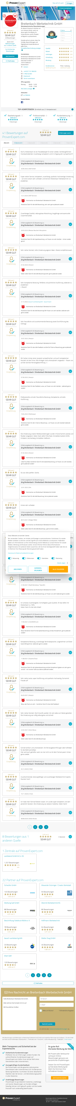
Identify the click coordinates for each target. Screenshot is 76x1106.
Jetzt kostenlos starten (59, 1078)
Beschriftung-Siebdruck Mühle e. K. (17, 920)
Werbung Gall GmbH (11, 903)
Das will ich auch (58, 3)
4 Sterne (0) (31, 143)
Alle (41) (6, 143)
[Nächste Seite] (46, 827)
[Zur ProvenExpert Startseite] (15, 3)
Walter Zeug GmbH (48, 938)
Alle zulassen (58, 569)
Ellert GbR (8, 956)
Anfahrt (26, 67)
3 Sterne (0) (44, 143)
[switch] (24, 558)
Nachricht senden (47, 1024)
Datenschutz (49, 1100)
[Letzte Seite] (49, 975)
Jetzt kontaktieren (66, 8)
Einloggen (70, 3)
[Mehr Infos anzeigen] (51, 34)
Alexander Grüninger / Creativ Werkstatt (56, 885)
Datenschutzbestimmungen (25, 553)
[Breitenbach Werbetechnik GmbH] (10, 20)
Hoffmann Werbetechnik (50, 920)
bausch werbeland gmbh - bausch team (40, 302)
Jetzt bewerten (10, 56)
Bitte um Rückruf (48, 1011)
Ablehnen (18, 569)
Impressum (11, 553)
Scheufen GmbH (10, 885)
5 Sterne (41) (18, 143)
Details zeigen (61, 563)
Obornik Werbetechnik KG (50, 903)
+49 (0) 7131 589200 (30, 71)
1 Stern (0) (69, 143)
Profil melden (68, 1039)
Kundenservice (50, 66)
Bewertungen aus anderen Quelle (10, 44)
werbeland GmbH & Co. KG (14, 856)
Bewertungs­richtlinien (51, 1098)
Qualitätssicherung (62, 1098)
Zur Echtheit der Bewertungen (10, 50)
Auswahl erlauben (38, 569)
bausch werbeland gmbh (13, 938)
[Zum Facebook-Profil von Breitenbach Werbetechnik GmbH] (22, 103)
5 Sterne (62, 30)
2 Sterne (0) (56, 143)
